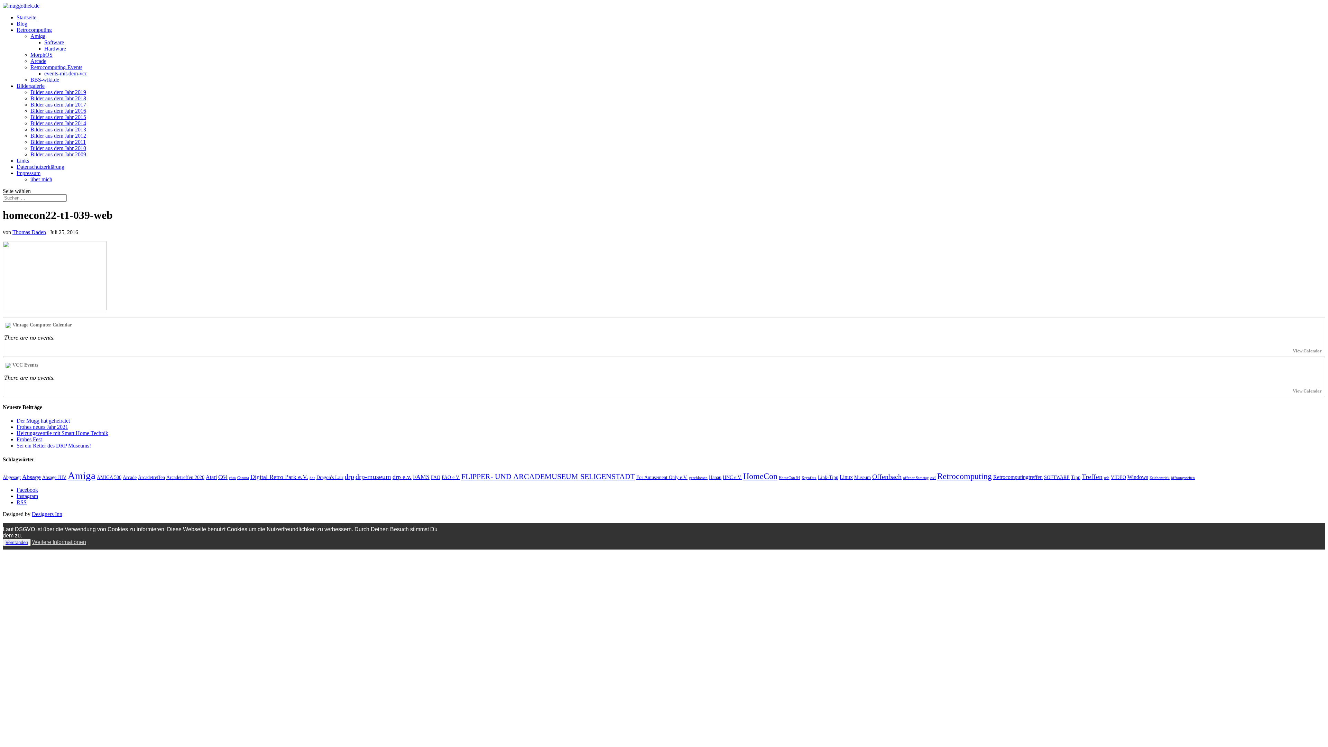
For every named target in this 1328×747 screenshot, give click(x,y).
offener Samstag (916, 478)
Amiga (37, 36)
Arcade (38, 61)
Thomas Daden (29, 232)
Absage (31, 476)
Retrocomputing (34, 30)
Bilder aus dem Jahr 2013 (58, 129)
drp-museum (373, 476)
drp (349, 476)
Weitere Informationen (59, 542)
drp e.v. (402, 476)
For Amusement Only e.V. (662, 477)
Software (54, 42)
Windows (1137, 477)
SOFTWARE (1057, 477)
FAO (435, 477)
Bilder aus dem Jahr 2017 (58, 105)
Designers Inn (47, 514)
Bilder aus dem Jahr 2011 (58, 142)
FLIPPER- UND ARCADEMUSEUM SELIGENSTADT (548, 476)
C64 (223, 477)
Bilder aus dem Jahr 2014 (58, 123)
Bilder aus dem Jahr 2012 (58, 136)
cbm (232, 478)
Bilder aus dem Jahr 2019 (58, 92)
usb (1106, 478)
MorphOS (41, 55)
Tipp (1075, 477)
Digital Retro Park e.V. (279, 476)
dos (312, 478)
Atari (211, 477)
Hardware (55, 49)
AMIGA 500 (109, 477)
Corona (243, 478)
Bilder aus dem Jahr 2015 (58, 117)
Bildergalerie (31, 86)
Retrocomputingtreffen (1018, 477)
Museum (862, 477)
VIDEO (1118, 477)
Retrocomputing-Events (56, 67)
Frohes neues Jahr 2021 (42, 427)
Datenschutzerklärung (40, 167)
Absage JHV (54, 477)
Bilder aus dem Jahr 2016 (58, 111)
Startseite (26, 17)
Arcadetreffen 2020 (185, 477)
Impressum (28, 173)
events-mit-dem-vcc (65, 73)
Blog (22, 24)
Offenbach (887, 476)
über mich (41, 179)
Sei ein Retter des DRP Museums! (54, 446)
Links (23, 161)
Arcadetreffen (151, 477)
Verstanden (17, 542)
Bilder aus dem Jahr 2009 (58, 154)
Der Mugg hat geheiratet (43, 421)
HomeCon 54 (789, 478)
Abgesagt (12, 477)
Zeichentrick (1160, 478)
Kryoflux (809, 478)
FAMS (421, 476)
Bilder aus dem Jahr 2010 (58, 148)
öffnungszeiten (1183, 478)
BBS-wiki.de (44, 80)
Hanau (715, 477)
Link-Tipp (828, 477)
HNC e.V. (732, 477)
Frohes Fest (29, 439)
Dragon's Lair (329, 477)
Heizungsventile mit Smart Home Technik (62, 433)
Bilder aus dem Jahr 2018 (58, 98)
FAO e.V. (451, 477)
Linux (846, 477)
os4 (933, 478)
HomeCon (760, 476)
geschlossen (698, 478)
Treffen (1092, 476)
